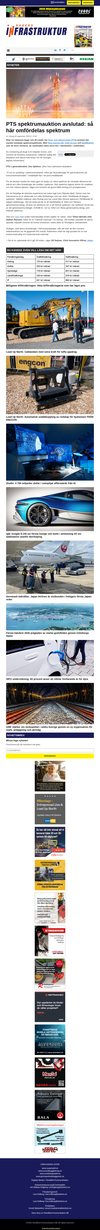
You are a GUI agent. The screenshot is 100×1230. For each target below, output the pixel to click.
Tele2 (17, 217)
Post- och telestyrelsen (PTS (62, 140)
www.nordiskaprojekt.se (50, 1174)
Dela (61, 154)
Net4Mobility (88, 143)
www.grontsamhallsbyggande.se (50, 1176)
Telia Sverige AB (56, 143)
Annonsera (88, 3)
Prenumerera (74, 3)
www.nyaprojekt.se (50, 1168)
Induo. (90, 240)
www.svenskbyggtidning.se (50, 1171)
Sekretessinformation (51, 1228)
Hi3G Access (71, 143)
